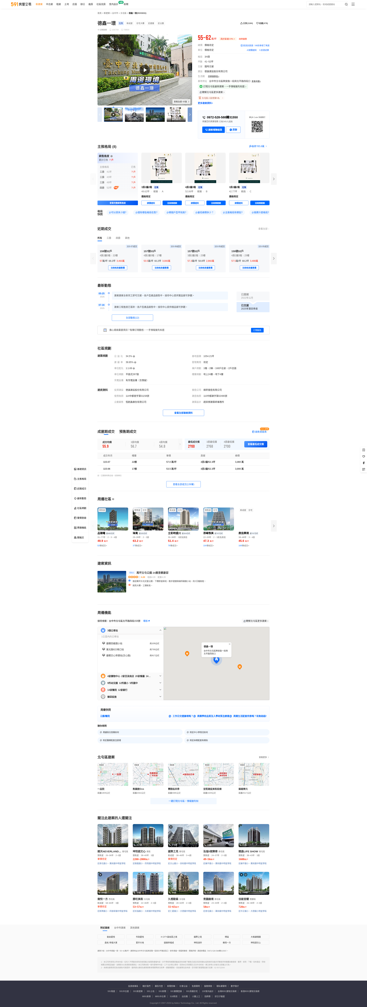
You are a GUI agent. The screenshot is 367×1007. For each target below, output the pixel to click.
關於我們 (146, 986)
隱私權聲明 (221, 986)
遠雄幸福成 (169, 942)
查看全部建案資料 (183, 413)
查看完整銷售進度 (118, 203)
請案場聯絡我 (215, 130)
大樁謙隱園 (256, 937)
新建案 (39, 4)
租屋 (58, 4)
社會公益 (183, 986)
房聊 (235, 129)
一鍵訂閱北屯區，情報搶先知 (183, 801)
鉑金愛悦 (111, 937)
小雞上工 (196, 996)
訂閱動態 (257, 330)
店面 (74, 4)
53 (102, 545)
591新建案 (138, 991)
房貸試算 (265, 50)
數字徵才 (235, 986)
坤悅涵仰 (198, 942)
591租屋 (111, 991)
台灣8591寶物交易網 (227, 991)
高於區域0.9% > (227, 39)
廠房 (90, 4)
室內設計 (113, 4)
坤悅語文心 (256, 942)
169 (244, 545)
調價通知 (253, 50)
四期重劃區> (213, 76)
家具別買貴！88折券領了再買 (256, 45)
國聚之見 (198, 937)
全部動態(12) (132, 318)
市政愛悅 (140, 937)
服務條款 (208, 986)
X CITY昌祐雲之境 (169, 937)
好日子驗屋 (220, 996)
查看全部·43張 (181, 101)
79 (172, 545)
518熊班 (173, 996)
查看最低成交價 (256, 444)
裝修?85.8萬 (258, 146)
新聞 (126, 4)
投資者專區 (133, 986)
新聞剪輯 (171, 986)
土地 (66, 4)
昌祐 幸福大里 (111, 942)
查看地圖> (256, 81)
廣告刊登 (159, 986)
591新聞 (162, 991)
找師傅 (207, 996)
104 (208, 545)
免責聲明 (196, 986)
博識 (227, 937)
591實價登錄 (176, 991)
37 (137, 545)
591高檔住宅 (192, 991)
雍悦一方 (227, 942)
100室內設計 (207, 991)
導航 (145, 621)
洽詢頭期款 (172, 203)
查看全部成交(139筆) (183, 484)
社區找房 (101, 4)
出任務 (185, 996)
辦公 (82, 4)
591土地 (150, 991)
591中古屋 (124, 991)
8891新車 (146, 996)
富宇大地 (140, 942)
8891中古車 (160, 996)
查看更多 (263, 757)
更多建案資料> (205, 103)
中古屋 (49, 4)
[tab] (99, 238)
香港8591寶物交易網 (250, 991)
